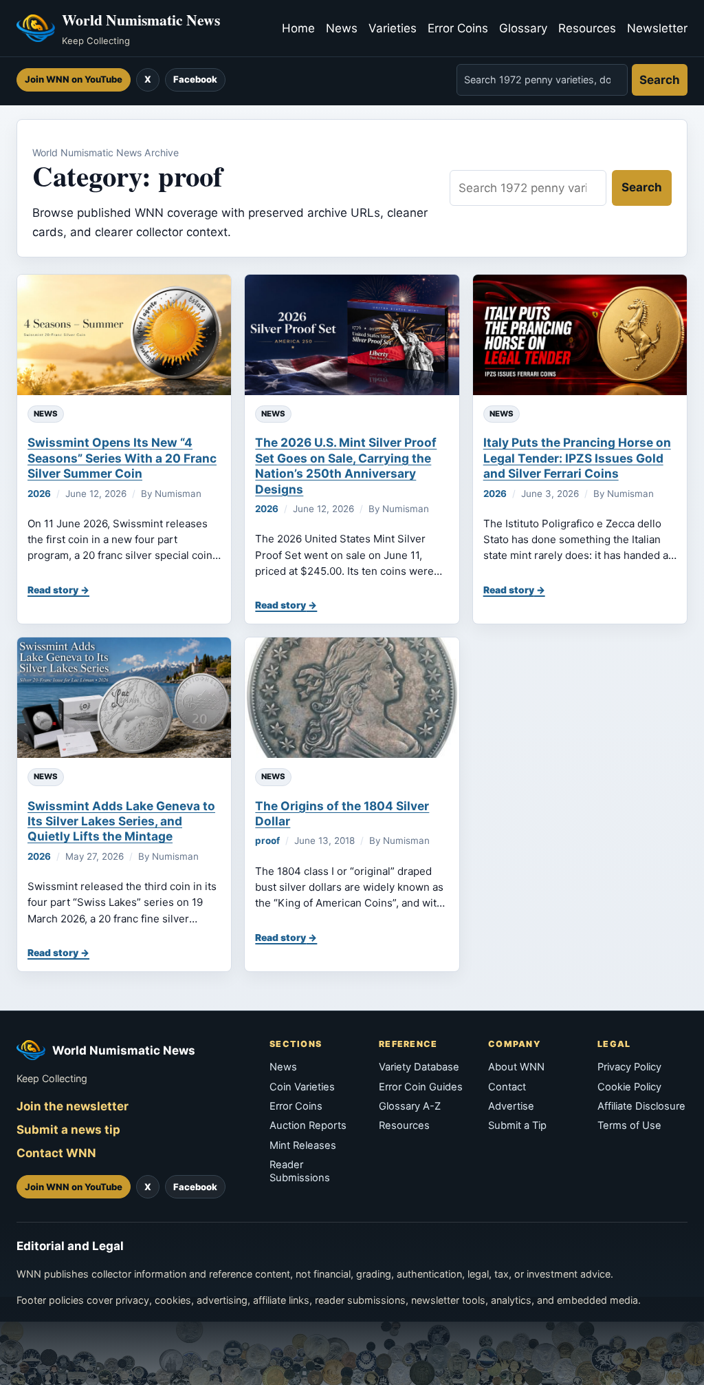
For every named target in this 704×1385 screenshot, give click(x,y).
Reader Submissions (300, 1171)
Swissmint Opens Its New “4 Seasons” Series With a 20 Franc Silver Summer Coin (122, 457)
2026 (39, 493)
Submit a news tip (68, 1129)
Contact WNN (56, 1153)
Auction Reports (308, 1125)
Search (659, 80)
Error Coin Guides (421, 1087)
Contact (507, 1087)
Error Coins (458, 28)
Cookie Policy (629, 1087)
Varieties (392, 28)
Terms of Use (629, 1125)
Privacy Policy (629, 1067)
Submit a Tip (517, 1125)
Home (298, 28)
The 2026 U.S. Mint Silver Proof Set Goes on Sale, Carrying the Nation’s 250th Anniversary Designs (346, 465)
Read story (53, 589)
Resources (587, 28)
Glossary (523, 28)
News (342, 28)
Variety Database (419, 1067)
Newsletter (657, 28)
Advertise (511, 1106)
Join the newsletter (72, 1106)
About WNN (516, 1067)
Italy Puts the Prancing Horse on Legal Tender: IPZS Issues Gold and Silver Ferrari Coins (577, 457)
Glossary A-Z (410, 1106)
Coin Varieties (302, 1087)
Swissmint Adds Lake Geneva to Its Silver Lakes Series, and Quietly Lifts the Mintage (121, 821)
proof (267, 840)
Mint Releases (303, 1145)
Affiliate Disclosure (641, 1106)
